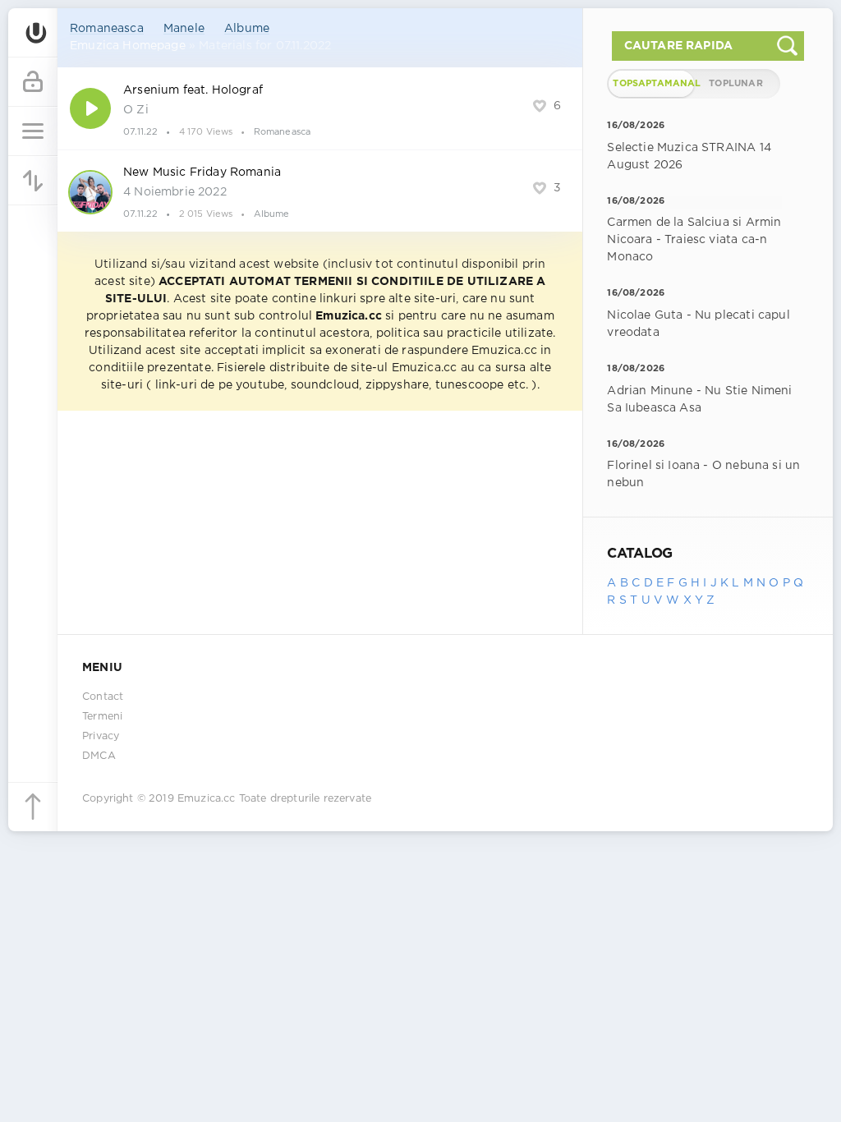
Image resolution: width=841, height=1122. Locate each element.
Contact (102, 696)
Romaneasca (107, 29)
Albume (246, 29)
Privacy (100, 736)
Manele (184, 29)
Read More (319, 108)
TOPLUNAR (735, 84)
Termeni (102, 716)
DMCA (99, 756)
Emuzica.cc (206, 798)
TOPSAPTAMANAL (653, 84)
